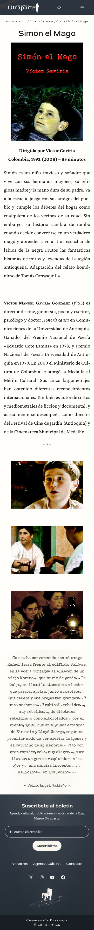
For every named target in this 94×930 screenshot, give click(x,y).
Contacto (74, 864)
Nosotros (20, 864)
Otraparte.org (16, 21)
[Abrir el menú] (82, 7)
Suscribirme (47, 846)
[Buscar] (59, 7)
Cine (59, 21)
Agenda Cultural (41, 21)
